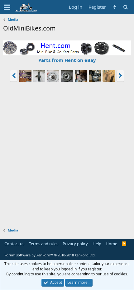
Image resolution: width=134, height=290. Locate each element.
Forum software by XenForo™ (50, 255)
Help (97, 243)
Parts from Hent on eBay (67, 60)
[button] (7, 7)
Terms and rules (43, 243)
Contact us (14, 243)
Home (111, 243)
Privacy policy (75, 243)
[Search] (125, 7)
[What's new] (114, 7)
